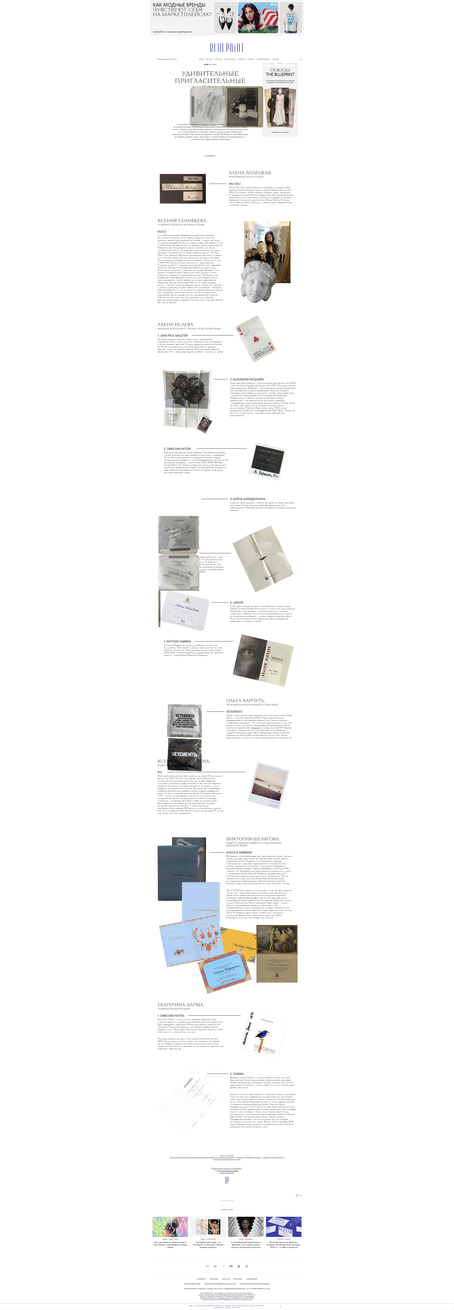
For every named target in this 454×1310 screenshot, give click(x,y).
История (212, 64)
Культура (280, 1239)
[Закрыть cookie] (280, 1306)
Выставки (249, 1239)
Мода (206, 64)
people (288, 1239)
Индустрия (173, 1239)
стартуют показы (208, 124)
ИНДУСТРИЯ (229, 1201)
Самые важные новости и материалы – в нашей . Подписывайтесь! (227, 1171)
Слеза (238, 1159)
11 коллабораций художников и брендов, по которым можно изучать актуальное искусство (246, 1244)
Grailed (256, 728)
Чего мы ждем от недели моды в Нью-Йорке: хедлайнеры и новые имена (170, 1244)
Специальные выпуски (167, 59)
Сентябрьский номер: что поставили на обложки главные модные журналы (208, 1244)
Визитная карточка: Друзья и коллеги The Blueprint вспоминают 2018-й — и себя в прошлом (284, 1244)
